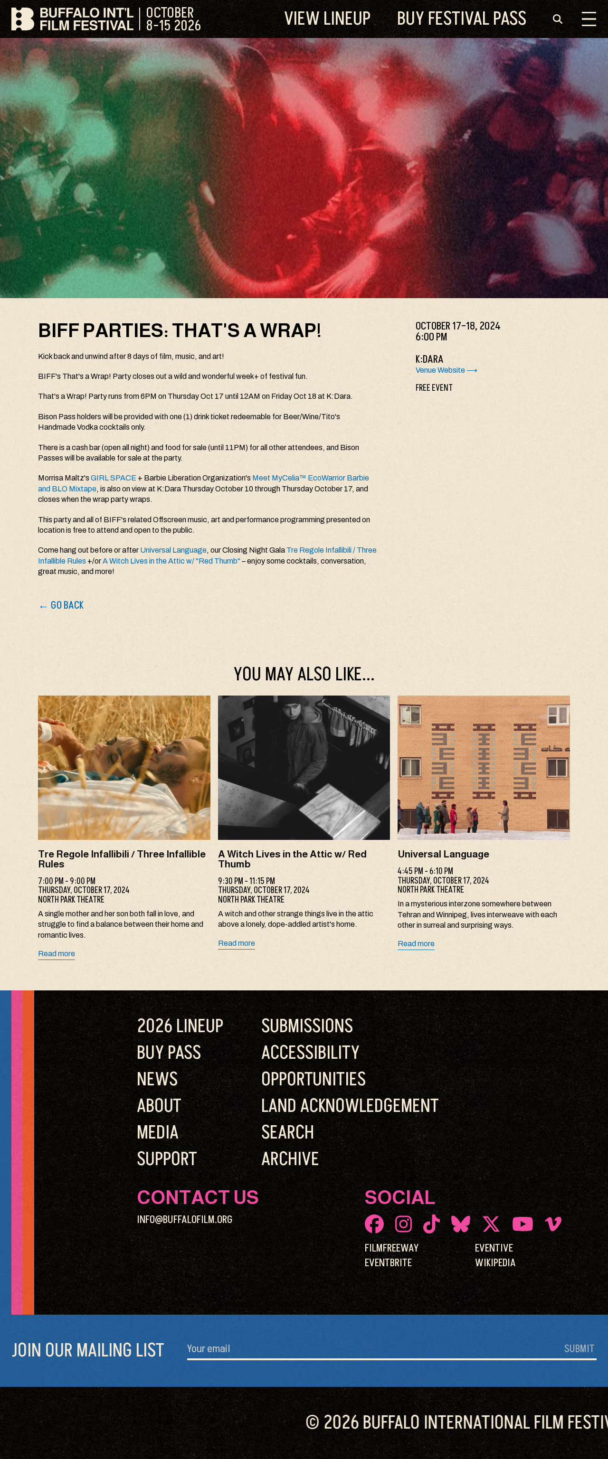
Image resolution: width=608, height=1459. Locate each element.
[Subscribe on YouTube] (522, 1223)
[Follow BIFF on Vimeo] (553, 1223)
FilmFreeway (391, 1248)
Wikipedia (495, 1263)
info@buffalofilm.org (185, 1219)
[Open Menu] (589, 19)
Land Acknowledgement (350, 1106)
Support (167, 1159)
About (159, 1106)
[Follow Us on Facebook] (374, 1223)
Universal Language (173, 550)
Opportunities (313, 1079)
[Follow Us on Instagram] (403, 1223)
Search (287, 1133)
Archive (290, 1159)
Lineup (327, 19)
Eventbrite (388, 1263)
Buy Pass (461, 19)
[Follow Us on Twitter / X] (491, 1223)
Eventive (494, 1248)
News (157, 1079)
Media (158, 1133)
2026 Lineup (180, 1026)
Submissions (307, 1026)
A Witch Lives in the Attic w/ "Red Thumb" (171, 561)
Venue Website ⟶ (446, 370)
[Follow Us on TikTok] (431, 1223)
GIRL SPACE (113, 478)
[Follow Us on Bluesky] (460, 1223)
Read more (56, 954)
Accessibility (310, 1053)
